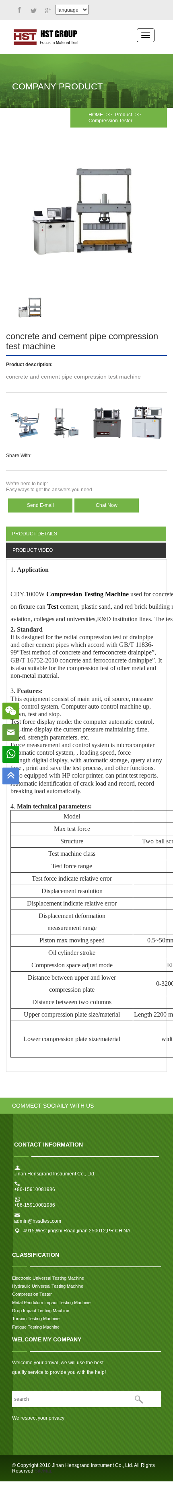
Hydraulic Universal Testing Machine (47, 1286)
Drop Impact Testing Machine (40, 1310)
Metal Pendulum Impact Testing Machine (51, 1302)
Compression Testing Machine (87, 594)
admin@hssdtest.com (37, 1221)
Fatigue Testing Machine (36, 1327)
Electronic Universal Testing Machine (48, 1278)
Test (52, 606)
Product (123, 115)
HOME (96, 115)
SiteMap (44, 1471)
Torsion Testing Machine (36, 1318)
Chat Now (106, 505)
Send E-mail (40, 505)
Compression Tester (110, 121)
